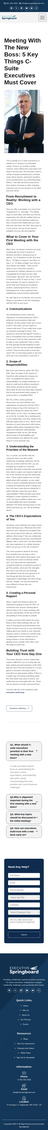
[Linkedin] (21, 8)
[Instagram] (37, 8)
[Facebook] (11, 8)
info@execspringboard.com (24, 1092)
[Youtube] (32, 8)
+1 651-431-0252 (24, 1080)
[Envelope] (27, 8)
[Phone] (24, 1073)
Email (24, 1089)
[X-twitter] (16, 8)
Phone (24, 1076)
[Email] (24, 1085)
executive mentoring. (15, 692)
